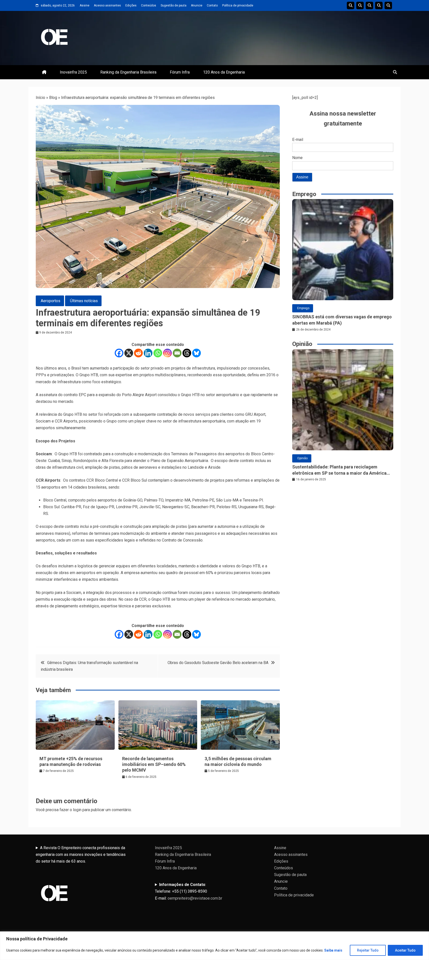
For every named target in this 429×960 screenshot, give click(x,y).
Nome (297, 157)
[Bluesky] (196, 353)
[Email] (177, 353)
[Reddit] (138, 353)
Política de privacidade (237, 5)
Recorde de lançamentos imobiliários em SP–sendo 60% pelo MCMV (154, 764)
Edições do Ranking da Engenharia (369, 5)
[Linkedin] (148, 353)
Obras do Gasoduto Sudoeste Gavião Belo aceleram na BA (218, 662)
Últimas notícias (84, 300)
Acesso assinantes (107, 5)
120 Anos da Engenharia (224, 72)
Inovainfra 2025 (73, 72)
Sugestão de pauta (173, 5)
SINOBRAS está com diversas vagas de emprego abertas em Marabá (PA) (342, 320)
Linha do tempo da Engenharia (360, 5)
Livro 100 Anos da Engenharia (388, 5)
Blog (53, 97)
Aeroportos (50, 300)
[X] (128, 353)
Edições (131, 5)
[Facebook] (119, 353)
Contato (212, 5)
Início (40, 97)
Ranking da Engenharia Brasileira (128, 72)
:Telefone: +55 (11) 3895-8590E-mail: (188, 891)
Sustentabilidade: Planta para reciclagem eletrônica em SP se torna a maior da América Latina (339, 470)
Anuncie (196, 5)
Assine (84, 5)
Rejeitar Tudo (368, 950)
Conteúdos (148, 5)
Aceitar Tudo (405, 950)
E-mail (297, 139)
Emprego (303, 308)
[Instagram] (167, 353)
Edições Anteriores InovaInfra (379, 5)
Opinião (302, 458)
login (77, 809)
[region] (214, 945)
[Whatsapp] (157, 353)
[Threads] (186, 353)
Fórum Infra (180, 72)
